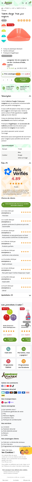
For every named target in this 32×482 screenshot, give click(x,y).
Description (6, 96)
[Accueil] (2, 8)
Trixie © (4, 20)
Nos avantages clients (10, 439)
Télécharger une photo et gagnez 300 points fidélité (17, 205)
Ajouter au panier (23, 80)
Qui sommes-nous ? (9, 410)
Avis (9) (4, 163)
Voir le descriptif (6, 56)
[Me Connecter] (26, 3)
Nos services (6, 423)
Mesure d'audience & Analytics (11, 473)
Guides (5, 435)
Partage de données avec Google (11, 471)
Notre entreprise (8, 406)
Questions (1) (7, 295)
